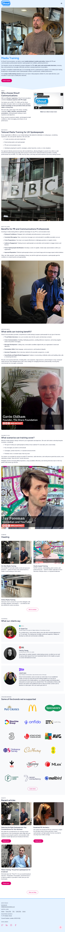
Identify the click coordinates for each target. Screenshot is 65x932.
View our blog (32, 892)
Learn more (32, 788)
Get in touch (6, 80)
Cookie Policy (18, 911)
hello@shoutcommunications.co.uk (8, 906)
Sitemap (2, 911)
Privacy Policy (8, 911)
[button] (61, 3)
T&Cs (13, 911)
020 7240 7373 (4, 905)
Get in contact (32, 609)
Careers (24, 911)
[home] (5, 3)
